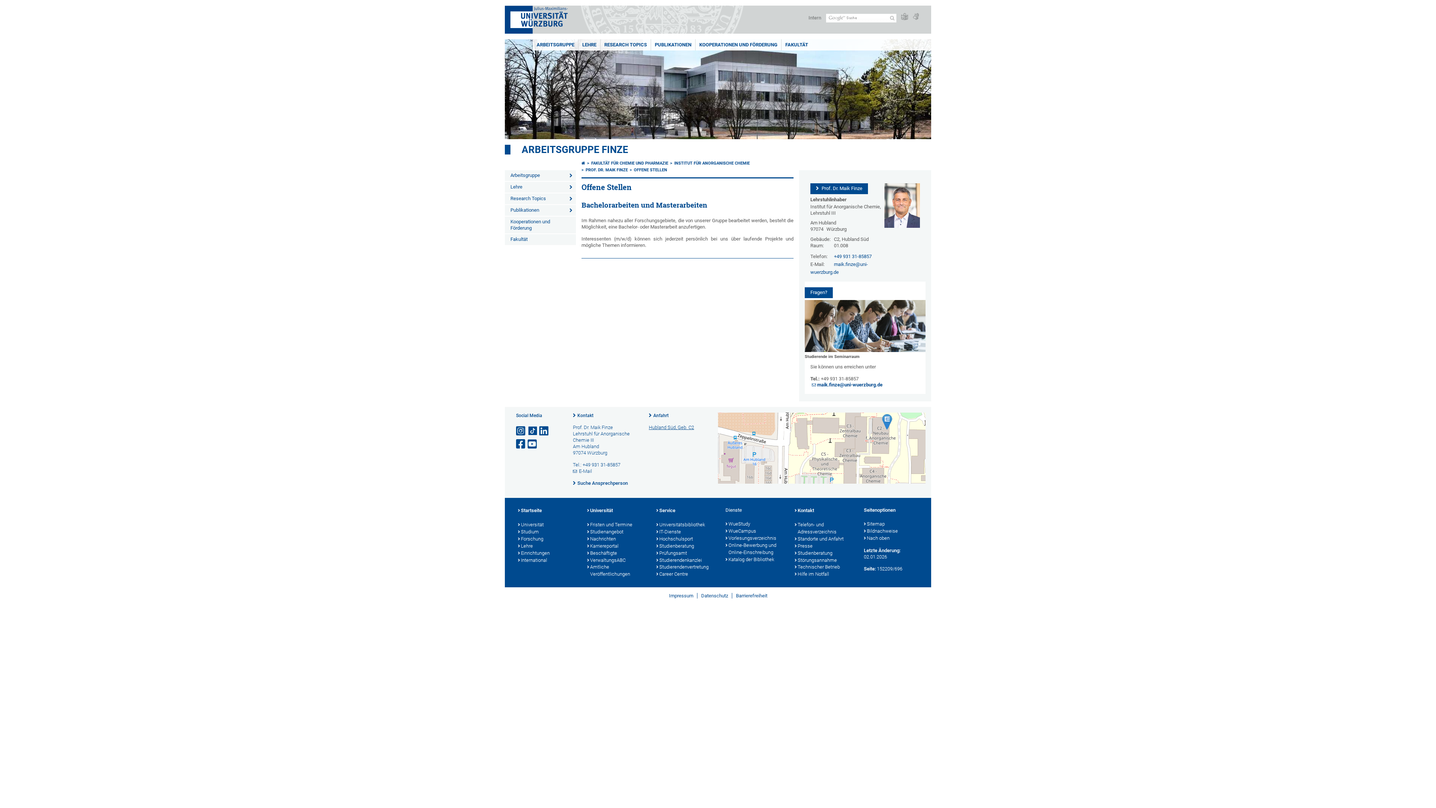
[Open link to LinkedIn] (544, 431)
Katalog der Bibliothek (751, 559)
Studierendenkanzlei (680, 560)
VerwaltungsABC (608, 560)
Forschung (532, 539)
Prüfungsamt (673, 553)
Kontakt (585, 415)
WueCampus (742, 531)
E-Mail (585, 471)
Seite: (870, 569)
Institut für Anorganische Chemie (712, 163)
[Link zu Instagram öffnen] (521, 431)
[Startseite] (583, 163)
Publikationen (673, 45)
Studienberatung (676, 546)
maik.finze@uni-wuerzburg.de (850, 385)
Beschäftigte (603, 553)
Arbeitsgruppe (555, 45)
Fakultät (796, 45)
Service (667, 510)
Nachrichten (603, 539)
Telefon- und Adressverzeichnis (817, 528)
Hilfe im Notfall (813, 574)
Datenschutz (714, 596)
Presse (805, 546)
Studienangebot (606, 532)
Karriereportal (604, 546)
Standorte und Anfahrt (821, 539)
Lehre (589, 45)
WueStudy (739, 524)
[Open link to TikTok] (533, 431)
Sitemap (876, 524)
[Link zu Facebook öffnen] (521, 444)
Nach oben (878, 538)
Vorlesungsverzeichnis (752, 538)
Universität (532, 524)
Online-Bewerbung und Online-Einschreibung (752, 548)
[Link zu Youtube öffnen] (533, 444)
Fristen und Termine (611, 524)
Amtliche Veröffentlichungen (610, 570)
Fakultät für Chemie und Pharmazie (629, 163)
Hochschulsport (676, 539)
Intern (814, 18)
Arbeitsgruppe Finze (575, 149)
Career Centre (673, 574)
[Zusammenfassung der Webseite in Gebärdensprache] (916, 17)
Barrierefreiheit (751, 596)
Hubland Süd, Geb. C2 (671, 427)
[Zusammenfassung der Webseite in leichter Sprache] (904, 17)
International (534, 560)
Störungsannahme (817, 560)
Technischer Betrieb (819, 567)
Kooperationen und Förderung (738, 45)
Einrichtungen (535, 553)
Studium (530, 532)
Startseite (531, 510)
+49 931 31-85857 (853, 256)
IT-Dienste (670, 532)
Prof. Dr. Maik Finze (607, 170)
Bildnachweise (882, 531)
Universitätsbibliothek (682, 524)
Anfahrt (661, 415)
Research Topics (625, 45)
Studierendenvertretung (684, 567)
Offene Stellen (650, 170)
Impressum (681, 596)
